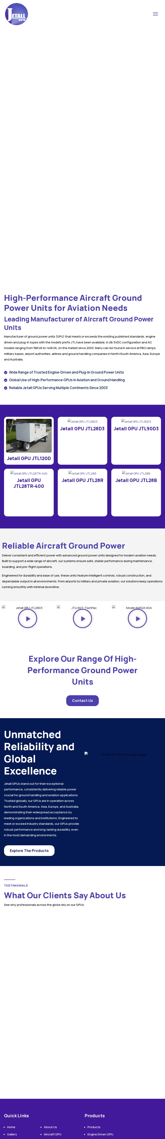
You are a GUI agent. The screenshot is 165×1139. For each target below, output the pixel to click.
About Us (50, 1127)
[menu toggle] (155, 13)
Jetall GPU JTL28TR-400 (28, 483)
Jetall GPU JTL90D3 (136, 428)
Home (11, 1127)
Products (94, 1127)
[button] (28, 619)
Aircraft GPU (52, 1134)
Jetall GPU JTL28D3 (82, 428)
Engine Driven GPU (100, 1134)
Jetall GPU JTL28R (82, 480)
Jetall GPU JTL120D (29, 458)
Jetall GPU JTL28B (136, 480)
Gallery (12, 1134)
